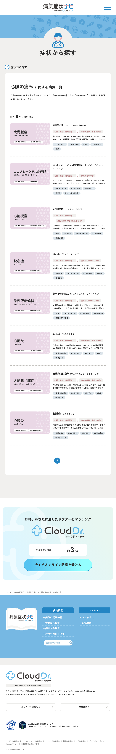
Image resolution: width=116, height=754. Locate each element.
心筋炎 (63, 334)
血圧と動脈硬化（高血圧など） (70, 220)
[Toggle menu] (107, 7)
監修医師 (87, 623)
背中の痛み (99, 433)
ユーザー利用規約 (12, 741)
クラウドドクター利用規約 (32, 741)
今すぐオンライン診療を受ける (58, 564)
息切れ (58, 193)
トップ (8, 592)
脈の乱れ (59, 278)
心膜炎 (63, 413)
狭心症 (65, 254)
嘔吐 (86, 144)
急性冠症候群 (75, 294)
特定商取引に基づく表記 (30, 744)
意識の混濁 (59, 238)
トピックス (88, 617)
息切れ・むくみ (61, 188)
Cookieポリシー (12, 744)
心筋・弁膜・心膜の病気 (91, 131)
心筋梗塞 (67, 209)
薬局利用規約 (68, 741)
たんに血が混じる (72, 193)
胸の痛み (86, 433)
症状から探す (19, 67)
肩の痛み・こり (61, 437)
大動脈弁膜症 (75, 374)
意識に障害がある (62, 318)
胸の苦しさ (97, 144)
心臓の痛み (75, 144)
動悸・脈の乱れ (61, 353)
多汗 (57, 233)
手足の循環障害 (87, 175)
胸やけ (100, 273)
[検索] (70, 642)
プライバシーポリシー (97, 741)
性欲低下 (68, 233)
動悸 (99, 353)
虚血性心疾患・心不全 (90, 260)
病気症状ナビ (19, 592)
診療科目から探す (55, 633)
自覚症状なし (60, 144)
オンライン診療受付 (30, 707)
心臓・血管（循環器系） (64, 131)
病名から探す (52, 628)
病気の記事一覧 (53, 617)
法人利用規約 (81, 741)
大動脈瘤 (69, 125)
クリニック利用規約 (52, 741)
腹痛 (57, 149)
